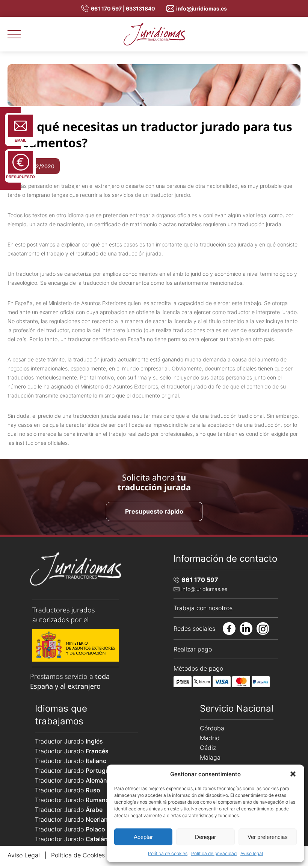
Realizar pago (193, 649)
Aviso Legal (24, 855)
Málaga (210, 757)
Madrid (210, 738)
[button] (293, 774)
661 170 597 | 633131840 (123, 8)
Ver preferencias (268, 837)
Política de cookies (167, 853)
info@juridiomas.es (201, 8)
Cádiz (208, 747)
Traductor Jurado (69, 741)
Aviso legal (251, 853)
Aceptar (143, 837)
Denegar (205, 837)
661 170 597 (199, 579)
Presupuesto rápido (154, 511)
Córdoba (212, 728)
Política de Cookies (78, 855)
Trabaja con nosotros (203, 608)
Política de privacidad (214, 853)
